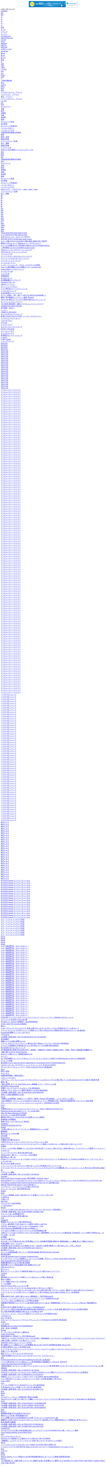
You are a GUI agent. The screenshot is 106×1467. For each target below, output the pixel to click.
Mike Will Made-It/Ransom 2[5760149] (14, 1113)
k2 (1, 62)
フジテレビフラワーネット (11, 318)
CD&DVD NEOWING (9, 312)
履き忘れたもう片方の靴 (10, 1133)
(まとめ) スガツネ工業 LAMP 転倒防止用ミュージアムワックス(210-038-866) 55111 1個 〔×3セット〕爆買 (39, 1430)
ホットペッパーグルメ (9, 286)
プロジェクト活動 (7, 1172)
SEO (2, 104)
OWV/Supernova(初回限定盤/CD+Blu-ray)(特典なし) (19, 1228)
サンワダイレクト (7, 333)
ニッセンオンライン (8, 263)
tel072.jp (4, 45)
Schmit (3, 1322)
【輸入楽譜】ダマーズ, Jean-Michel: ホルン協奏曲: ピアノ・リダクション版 (28, 1084)
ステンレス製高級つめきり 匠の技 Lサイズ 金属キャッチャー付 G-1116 (27, 1195)
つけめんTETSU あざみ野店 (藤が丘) (14, 1216)
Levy (2, 1383)
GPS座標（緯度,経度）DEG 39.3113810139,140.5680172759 (22, 1389)
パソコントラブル (7, 130)
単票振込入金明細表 (8, 1119)
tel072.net (4, 47)
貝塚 (2, 115)
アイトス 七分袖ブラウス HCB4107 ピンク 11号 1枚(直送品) (23, 1385)
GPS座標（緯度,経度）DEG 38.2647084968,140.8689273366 (22, 1212)
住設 (2, 27)
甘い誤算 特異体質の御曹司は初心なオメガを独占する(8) (22, 1311)
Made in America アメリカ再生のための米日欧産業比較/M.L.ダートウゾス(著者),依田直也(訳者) (35, 1457)
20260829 (4, 11)
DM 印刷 (4, 1136)
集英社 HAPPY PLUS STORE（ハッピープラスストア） (21, 316)
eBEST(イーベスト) (8, 284)
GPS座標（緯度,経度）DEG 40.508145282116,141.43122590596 (23, 1037)
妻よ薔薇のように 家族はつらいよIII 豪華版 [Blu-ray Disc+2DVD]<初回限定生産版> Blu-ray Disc (36, 1345)
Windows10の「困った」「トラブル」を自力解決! (19, 1155)
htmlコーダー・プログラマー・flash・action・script (19, 189)
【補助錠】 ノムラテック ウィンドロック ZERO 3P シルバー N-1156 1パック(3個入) (31, 1440)
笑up (2, 83)
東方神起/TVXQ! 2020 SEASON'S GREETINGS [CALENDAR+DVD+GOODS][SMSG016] (33, 1063)
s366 (2, 66)
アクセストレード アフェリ (11, 92)
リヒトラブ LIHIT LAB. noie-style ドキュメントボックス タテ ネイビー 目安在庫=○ (31, 1209)
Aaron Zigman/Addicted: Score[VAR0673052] (16, 1432)
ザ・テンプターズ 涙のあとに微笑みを (15, 1332)
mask (2, 77)
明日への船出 (6, 1279)
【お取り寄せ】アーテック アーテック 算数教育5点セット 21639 (24, 1129)
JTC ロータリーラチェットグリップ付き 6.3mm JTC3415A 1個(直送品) (26, 1067)
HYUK (3, 1459)
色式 (2, 1305)
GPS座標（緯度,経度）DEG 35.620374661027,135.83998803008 (23, 1403)
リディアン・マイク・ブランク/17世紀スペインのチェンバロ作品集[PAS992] (29, 1314)
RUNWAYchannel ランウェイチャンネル (15, 880)
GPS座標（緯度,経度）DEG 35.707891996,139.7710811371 (22, 1248)
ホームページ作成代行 (9, 126)
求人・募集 (5, 143)
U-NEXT (4, 337)
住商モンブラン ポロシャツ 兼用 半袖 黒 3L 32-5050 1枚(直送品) (24, 1090)
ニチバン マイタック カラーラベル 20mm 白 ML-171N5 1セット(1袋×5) (27, 1288)
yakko (3, 67)
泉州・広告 (5, 137)
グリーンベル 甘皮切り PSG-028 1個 (14, 1019)
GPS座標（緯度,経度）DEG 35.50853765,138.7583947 (20, 1370)
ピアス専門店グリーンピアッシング (14, 289)
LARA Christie (6, 339)
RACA (3, 1411)
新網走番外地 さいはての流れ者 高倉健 (15, 1263)
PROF (3, 1443)
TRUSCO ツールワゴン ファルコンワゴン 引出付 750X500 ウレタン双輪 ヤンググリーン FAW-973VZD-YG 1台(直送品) (44, 1372)
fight (2, 1294)
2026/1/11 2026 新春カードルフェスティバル (17, 150)
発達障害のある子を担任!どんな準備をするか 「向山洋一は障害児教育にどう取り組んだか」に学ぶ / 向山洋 (41, 1246)
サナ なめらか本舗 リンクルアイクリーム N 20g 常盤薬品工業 (23, 1230)
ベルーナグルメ (6, 320)
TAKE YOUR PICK (8, 1334)
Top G (3, 1105)
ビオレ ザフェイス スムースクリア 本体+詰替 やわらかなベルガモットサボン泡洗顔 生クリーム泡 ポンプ (40, 1028)
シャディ (4, 310)
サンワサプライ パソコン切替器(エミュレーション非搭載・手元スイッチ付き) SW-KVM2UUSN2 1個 (38, 1259)
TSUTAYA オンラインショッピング (14, 252)
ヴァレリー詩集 (6, 1061)
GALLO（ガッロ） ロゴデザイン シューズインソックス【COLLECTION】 (28, 1065)
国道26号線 (5, 139)
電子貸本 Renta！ (8, 308)
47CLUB (4, 323)
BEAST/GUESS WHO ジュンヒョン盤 (14, 1286)
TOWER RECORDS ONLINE (11, 306)
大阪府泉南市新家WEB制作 (11, 132)
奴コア (3, 58)
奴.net (3, 55)
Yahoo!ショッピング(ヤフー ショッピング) (16, 250)
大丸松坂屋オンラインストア (11, 293)
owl (2, 73)
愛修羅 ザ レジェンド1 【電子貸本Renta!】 (16, 1222)
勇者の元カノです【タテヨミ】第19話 (15, 1121)
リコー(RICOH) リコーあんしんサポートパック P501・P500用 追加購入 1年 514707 (31, 1379)
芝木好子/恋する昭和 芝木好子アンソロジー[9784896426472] (23, 1307)
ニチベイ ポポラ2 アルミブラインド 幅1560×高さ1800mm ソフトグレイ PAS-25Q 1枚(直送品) (35, 1043)
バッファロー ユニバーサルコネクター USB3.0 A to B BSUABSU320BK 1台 (28, 1444)
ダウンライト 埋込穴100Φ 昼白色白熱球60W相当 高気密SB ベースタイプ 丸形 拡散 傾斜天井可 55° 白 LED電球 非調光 (44, 1309)
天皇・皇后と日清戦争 (9, 1328)
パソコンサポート (7, 128)
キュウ (3, 29)
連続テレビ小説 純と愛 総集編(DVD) (14, 1415)
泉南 (2, 119)
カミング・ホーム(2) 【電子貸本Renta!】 (16, 1189)
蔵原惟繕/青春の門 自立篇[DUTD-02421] (15, 1413)
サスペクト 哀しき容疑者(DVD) (12, 1214)
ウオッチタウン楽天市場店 (11, 1203)
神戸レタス (5, 822)
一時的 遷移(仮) (6, 80)
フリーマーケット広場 (9, 141)
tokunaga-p (4, 1123)
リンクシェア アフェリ (10, 94)
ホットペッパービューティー (11, 302)
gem (2, 71)
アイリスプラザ (6, 254)
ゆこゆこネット (6, 278)
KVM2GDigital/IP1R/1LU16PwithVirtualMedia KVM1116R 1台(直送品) (25, 1360)
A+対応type (5, 1197)
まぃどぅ (4, 34)
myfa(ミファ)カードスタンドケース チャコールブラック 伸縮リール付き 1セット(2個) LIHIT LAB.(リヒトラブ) (41, 1144)
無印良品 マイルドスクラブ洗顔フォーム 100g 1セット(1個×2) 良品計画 (27, 1277)
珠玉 (2, 60)
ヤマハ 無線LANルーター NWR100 (13, 1281)
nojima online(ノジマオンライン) (12, 269)
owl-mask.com (5, 36)
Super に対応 (5, 1381)
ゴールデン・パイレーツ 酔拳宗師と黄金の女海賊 (19, 1397)
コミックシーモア (7, 331)
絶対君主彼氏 (6, 1254)
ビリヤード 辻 (6, 147)
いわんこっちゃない (8, 1078)
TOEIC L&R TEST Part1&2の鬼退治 (14, 1024)
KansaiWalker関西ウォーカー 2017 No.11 (15, 1032)
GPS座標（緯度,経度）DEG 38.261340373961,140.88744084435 (23, 1407)
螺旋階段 (4, 1131)
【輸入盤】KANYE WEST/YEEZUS (14, 1052)
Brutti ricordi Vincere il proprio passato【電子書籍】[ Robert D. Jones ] (25, 1178)
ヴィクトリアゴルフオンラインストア (15, 258)
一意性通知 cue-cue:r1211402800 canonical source (18, 248)
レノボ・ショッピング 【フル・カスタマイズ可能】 (21, 265)
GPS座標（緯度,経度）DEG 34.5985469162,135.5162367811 (22, 1374)
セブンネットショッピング (11, 261)
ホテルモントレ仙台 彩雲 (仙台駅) (13, 1115)
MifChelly (4, 1201)
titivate (3, 937)
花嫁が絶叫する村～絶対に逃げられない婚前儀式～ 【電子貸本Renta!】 (27, 1296)
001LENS (4, 343)
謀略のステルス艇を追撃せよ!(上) (13, 1041)
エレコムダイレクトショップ (11, 314)
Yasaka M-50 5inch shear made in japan (14, 233)
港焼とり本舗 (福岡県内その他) (12, 1095)
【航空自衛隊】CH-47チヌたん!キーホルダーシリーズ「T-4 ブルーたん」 (28, 1356)
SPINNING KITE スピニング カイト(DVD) (16, 1343)
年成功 (3, 1191)
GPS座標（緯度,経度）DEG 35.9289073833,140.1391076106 (22, 1426)
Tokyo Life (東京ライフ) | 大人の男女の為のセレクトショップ (23, 299)
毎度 (2, 134)
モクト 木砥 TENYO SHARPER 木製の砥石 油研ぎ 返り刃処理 (24, 241)
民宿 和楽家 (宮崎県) (8, 1422)
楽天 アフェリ (6, 97)
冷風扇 (3, 1146)
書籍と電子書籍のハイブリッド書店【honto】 (17, 297)
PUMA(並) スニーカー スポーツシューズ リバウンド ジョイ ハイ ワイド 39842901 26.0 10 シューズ (37, 1017)
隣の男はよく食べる (8, 1157)
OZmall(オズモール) (8, 282)
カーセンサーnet (7, 271)
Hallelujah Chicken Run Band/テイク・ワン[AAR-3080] (20, 1111)
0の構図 (4, 1237)
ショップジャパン (7, 341)
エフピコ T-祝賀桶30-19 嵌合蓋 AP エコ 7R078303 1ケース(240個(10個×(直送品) (30, 1045)
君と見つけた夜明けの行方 (11, 1163)
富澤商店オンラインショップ (11, 335)
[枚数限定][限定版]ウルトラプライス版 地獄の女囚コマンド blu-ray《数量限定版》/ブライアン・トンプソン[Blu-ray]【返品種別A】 (49, 1303)
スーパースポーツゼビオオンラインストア (16, 256)
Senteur (3, 1127)
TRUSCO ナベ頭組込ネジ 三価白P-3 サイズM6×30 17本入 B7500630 (25, 1438)
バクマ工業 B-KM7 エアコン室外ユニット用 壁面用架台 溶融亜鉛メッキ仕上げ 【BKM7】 (34, 1362)
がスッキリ (5, 1073)
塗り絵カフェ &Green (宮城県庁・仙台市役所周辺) (19, 1022)
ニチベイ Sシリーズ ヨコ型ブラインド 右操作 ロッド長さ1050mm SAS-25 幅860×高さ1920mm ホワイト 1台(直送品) (43, 1030)
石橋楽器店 (5, 276)
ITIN (2, 1218)
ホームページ (6, 106)
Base (2, 1449)
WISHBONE (5, 1428)
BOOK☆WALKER (7, 329)
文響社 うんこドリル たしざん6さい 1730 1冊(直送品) (20, 1088)
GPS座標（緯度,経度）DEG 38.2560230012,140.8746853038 (22, 1092)
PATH (3, 1275)
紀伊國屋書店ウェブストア (11, 280)
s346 (2, 64)
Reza (2, 1391)
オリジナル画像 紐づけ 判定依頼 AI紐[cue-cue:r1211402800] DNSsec (25, 245)
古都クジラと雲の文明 (9, 1351)
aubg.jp (3, 85)
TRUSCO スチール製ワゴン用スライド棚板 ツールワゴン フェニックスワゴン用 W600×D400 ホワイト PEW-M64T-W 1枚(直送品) (48, 1399)
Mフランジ (5, 1269)
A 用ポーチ (5, 1199)
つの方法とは (6, 1316)
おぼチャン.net (6, 49)
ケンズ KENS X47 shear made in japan (14, 235)
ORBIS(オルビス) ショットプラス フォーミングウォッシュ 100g (24, 1142)
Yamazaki (4, 1176)
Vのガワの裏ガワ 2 (8, 1239)
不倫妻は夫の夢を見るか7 (10, 1140)
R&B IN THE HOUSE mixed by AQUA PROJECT (18, 1185)
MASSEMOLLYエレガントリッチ (13, 1048)
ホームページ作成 (7, 122)
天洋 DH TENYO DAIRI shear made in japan (16, 239)
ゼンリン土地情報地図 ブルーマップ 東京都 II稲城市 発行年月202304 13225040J (30, 1252)
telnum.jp (4, 43)
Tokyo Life (4, 351)
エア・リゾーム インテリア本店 (12, 919)
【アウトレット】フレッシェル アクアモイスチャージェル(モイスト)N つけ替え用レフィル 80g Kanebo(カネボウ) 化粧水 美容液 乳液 (50, 1080)
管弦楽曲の (5, 1039)
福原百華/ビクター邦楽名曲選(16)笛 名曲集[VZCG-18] (20, 1265)
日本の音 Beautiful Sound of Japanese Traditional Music (19, 1256)
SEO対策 (4, 124)
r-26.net (3, 40)
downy (3, 1097)
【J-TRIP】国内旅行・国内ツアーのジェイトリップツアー (22, 304)
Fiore (2, 1107)
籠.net (3, 53)
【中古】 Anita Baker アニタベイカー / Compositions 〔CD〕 (22, 1226)
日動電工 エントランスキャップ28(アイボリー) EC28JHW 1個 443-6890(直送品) (30, 1377)
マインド (4, 32)
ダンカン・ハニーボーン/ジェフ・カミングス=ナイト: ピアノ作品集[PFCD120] (30, 1298)
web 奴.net (4, 51)
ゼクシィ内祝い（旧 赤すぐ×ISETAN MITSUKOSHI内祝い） (24, 295)
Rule (2, 1358)
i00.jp (3, 87)
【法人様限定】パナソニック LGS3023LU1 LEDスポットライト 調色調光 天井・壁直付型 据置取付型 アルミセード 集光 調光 (47, 1101)
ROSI (3, 1401)
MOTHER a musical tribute (10, 1086)
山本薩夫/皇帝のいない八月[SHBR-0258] (15, 1347)
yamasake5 (4, 1220)
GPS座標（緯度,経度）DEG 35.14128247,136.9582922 (20, 1174)
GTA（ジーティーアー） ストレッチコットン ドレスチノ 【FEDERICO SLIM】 (30, 1103)
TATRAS (4, 1273)
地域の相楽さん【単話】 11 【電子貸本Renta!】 (18, 1336)
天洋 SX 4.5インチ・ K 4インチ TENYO (15, 237)
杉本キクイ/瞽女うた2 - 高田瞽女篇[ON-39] (16, 1054)
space (2, 1069)
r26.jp (3, 41)
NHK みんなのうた (8, 1267)
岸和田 (3, 113)
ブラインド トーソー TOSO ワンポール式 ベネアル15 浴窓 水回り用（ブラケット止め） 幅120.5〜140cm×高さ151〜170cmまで (47, 1290)
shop (2, 88)
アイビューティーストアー (11, 390)
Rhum (3, 1393)
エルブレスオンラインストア (11, 327)
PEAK (3, 1455)
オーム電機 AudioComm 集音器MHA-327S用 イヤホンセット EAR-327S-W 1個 (29, 1418)
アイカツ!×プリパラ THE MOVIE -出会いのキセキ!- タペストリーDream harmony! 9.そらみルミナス (37, 1447)
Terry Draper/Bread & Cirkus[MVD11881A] (15, 1261)
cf (1, 78)
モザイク (4, 1451)
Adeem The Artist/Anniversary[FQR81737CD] (16, 1364)
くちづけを (5, 1324)
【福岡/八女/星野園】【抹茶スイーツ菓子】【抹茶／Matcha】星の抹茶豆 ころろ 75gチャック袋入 (37, 1099)
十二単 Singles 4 (6, 1205)
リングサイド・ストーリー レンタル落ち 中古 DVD (20, 1187)
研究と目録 (5, 1071)
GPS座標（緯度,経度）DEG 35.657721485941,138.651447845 (22, 1405)
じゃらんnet (5, 273)
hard (2, 1434)
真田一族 (4, 1082)
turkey (3, 75)
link (2, 13)
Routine (3, 1330)
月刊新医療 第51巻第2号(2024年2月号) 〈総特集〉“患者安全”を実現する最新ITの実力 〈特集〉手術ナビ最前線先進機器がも (46, 1050)
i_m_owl (4, 69)
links (2, 152)
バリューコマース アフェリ (11, 99)
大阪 (2, 109)
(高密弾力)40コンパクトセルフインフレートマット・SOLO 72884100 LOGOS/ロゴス (32, 1109)
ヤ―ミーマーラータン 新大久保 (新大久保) (17, 1153)
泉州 (2, 111)
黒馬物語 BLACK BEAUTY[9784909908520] (17, 1326)
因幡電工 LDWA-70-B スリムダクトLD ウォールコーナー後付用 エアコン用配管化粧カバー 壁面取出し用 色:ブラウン (44, 1420)
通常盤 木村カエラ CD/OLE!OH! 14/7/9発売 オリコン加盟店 (22, 1117)
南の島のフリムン (7, 1250)
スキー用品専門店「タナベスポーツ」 (15, 946)
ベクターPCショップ (8, 291)
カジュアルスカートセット (11, 1436)
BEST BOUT (5, 1138)
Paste (2, 1409)
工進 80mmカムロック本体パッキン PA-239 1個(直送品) (21, 1387)
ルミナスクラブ (6, 324)
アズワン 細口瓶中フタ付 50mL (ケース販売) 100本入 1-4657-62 (24, 1224)
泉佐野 (3, 117)
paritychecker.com (7, 38)
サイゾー (4, 1056)
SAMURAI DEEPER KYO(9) (11, 1125)
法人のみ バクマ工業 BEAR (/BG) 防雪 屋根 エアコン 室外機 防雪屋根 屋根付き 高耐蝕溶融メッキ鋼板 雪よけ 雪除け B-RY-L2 (47, 1241)
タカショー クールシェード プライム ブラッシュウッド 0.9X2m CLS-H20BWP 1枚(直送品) (34, 1320)
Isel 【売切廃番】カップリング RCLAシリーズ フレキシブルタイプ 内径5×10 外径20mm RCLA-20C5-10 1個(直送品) (43, 1058)
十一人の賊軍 (6, 1284)
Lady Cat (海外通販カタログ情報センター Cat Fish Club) (21, 267)
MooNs (3, 1207)
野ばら (3, 1026)
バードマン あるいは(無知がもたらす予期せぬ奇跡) (20, 1301)
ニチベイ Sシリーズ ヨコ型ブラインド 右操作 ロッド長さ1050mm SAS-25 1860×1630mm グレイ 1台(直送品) (40, 1292)
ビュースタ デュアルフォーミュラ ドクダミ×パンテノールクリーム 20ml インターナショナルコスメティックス (42, 1349)
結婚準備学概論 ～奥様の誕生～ (12, 1075)
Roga (2, 1395)
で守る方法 (5, 1035)
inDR (2, 1193)
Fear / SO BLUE (6, 1318)
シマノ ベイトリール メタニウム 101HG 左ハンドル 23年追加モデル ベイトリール (31, 1166)
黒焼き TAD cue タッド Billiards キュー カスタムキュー (21, 243)
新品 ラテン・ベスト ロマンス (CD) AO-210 (17, 1353)
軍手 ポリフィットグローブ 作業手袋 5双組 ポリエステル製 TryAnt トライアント (30, 1271)
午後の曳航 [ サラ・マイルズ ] (12, 1243)
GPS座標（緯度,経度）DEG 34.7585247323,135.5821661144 (22, 1424)
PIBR (3, 1453)
